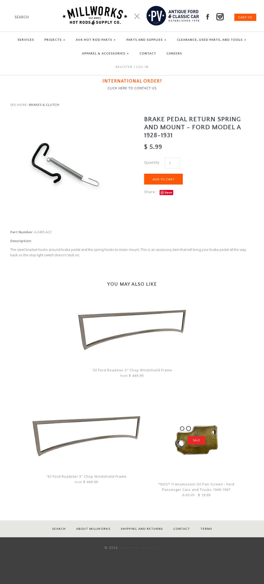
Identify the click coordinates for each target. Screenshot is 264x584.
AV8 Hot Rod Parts (96, 40)
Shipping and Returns (142, 529)
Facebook (207, 16)
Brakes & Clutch (44, 105)
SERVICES (26, 40)
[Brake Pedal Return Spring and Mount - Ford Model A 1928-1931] (65, 118)
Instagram (220, 16)
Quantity (152, 162)
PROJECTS (54, 40)
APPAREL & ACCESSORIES (105, 53)
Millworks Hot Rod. (139, 548)
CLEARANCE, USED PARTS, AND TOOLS (211, 40)
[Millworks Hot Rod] (132, 2)
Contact (181, 529)
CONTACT (147, 53)
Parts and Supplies (146, 40)
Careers (174, 53)
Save (168, 192)
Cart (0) (245, 17)
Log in (142, 67)
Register (124, 67)
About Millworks (93, 529)
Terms (206, 529)
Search (59, 529)
